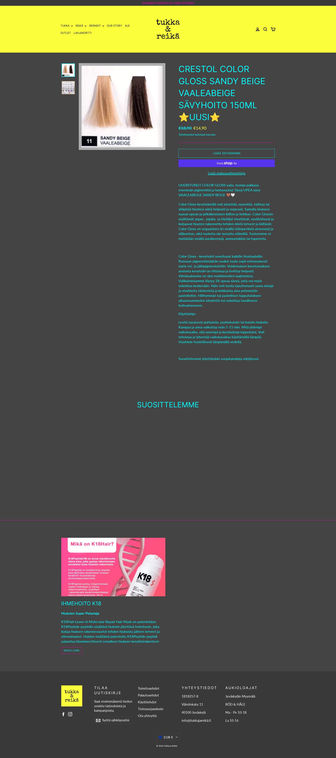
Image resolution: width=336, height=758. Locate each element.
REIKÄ (80, 25)
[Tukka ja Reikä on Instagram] (70, 713)
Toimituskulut (186, 134)
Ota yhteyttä (147, 716)
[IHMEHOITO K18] (113, 567)
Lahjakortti (83, 33)
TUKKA (65, 25)
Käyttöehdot (147, 702)
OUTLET (66, 33)
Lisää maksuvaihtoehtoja (226, 173)
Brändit (95, 25)
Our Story (114, 25)
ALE (127, 25)
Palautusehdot (148, 695)
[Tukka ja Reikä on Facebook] (63, 713)
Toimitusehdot (148, 688)
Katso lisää (71, 650)
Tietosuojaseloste (150, 709)
